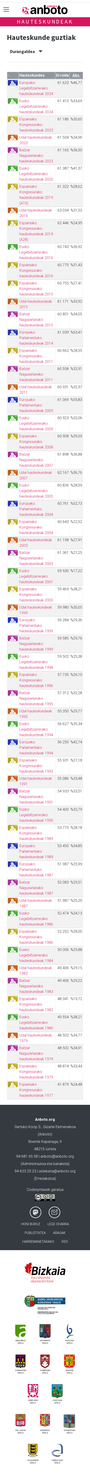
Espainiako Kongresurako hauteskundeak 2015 (36, 288)
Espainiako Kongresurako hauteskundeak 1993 (36, 766)
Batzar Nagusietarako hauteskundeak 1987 (36, 888)
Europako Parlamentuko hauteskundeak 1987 (36, 869)
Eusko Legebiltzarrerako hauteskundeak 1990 (36, 815)
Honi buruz (30, 1224)
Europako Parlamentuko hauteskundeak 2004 (36, 509)
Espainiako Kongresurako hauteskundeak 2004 (36, 527)
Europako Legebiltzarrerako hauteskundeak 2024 (36, 88)
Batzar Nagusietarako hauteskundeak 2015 (36, 319)
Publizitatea (35, 1233)
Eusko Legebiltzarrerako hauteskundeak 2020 (36, 174)
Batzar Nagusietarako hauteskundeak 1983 (36, 986)
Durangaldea (24, 51)
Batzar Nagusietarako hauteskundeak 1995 (36, 698)
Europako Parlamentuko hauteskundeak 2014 (36, 338)
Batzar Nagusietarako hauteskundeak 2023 (36, 155)
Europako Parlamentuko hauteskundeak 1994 (36, 747)
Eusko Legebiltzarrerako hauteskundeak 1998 (36, 662)
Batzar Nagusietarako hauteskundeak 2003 (36, 558)
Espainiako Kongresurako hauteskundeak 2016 (36, 270)
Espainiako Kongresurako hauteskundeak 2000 (36, 594)
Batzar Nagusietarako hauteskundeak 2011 (36, 374)
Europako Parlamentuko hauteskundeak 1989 (36, 851)
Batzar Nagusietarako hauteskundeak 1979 (36, 1053)
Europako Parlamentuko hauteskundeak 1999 (36, 625)
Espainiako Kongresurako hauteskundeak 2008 (36, 441)
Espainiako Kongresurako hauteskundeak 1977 (36, 1090)
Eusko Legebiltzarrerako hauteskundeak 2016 (36, 252)
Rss (65, 1242)
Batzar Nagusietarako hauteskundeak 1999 (36, 643)
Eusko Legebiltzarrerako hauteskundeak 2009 (36, 423)
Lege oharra (58, 1224)
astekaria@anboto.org (57, 1171)
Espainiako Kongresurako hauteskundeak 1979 (36, 1071)
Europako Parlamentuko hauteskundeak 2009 (36, 405)
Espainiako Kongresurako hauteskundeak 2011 (36, 356)
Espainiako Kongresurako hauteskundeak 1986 (36, 937)
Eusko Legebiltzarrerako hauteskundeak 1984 (36, 955)
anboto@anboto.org (57, 1156)
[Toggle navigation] (6, 10)
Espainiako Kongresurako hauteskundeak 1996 (36, 680)
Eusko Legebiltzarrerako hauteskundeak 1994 (36, 729)
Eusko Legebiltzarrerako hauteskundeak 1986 (36, 918)
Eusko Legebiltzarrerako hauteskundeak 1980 (36, 1022)
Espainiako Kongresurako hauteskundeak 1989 (36, 833)
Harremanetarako (38, 1242)
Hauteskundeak (45, 21)
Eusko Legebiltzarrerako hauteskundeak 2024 (36, 106)
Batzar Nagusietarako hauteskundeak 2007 (36, 460)
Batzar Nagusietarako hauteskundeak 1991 (36, 796)
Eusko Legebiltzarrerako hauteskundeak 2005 (36, 491)
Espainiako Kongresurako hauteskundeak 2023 (36, 124)
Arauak (59, 1233)
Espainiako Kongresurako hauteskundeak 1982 (36, 1004)
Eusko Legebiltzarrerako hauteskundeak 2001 (36, 576)
